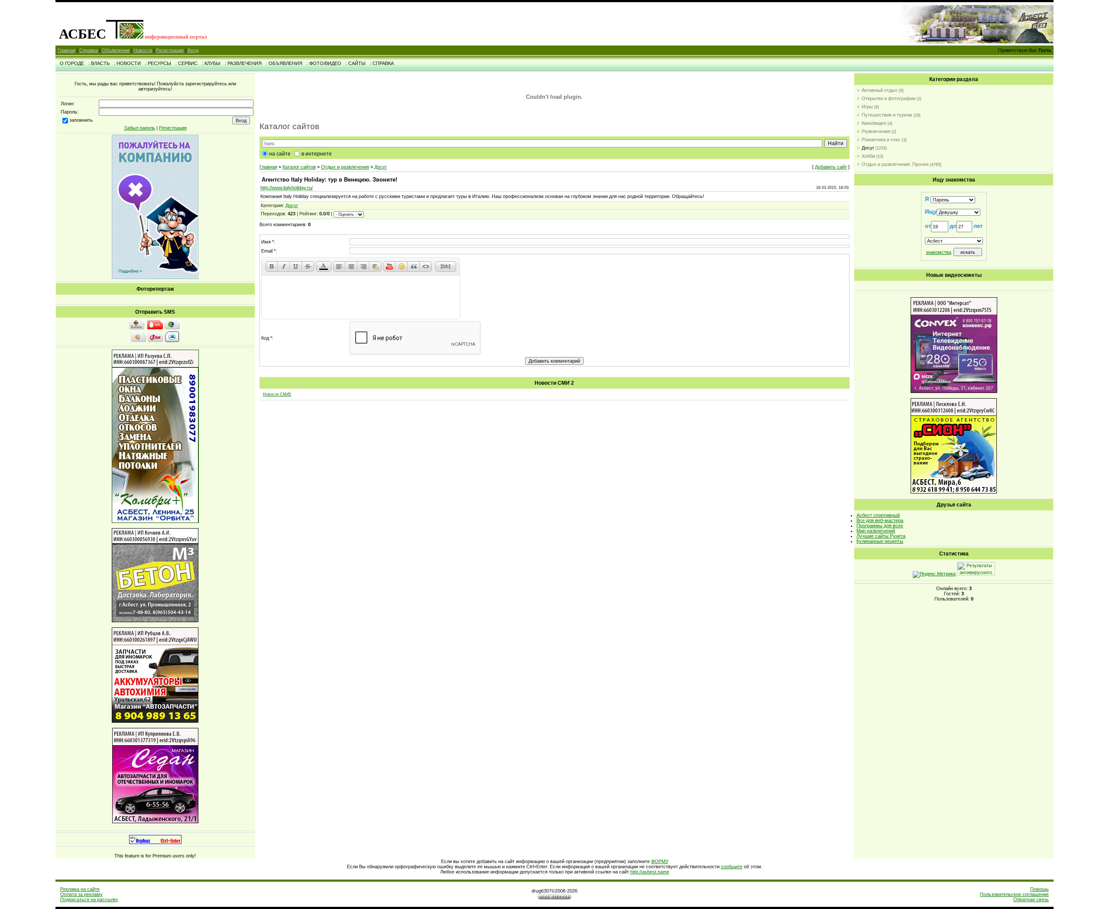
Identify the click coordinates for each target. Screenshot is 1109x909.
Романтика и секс (881, 139)
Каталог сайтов (299, 166)
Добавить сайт (831, 166)
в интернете (317, 154)
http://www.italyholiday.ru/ (286, 187)
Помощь (1039, 889)
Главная (66, 50)
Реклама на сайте (80, 889)
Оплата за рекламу (81, 894)
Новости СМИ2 (277, 394)
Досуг (380, 166)
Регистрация (170, 50)
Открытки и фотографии (888, 98)
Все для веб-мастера (879, 520)
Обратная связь (1031, 899)
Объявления (116, 50)
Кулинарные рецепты (879, 541)
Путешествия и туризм (887, 114)
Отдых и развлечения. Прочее (895, 164)
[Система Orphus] (155, 842)
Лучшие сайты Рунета (880, 536)
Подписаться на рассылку (89, 899)
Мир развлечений (875, 530)
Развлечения (876, 131)
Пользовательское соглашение (1014, 894)
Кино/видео (874, 123)
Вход (193, 50)
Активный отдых (880, 90)
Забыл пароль (139, 127)
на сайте (280, 154)
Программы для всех (879, 525)
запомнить (81, 120)
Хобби (868, 156)
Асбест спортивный (878, 515)
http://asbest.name (649, 871)
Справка (88, 50)
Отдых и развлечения (345, 166)
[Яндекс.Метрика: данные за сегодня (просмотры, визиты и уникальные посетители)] (934, 574)
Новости (142, 50)
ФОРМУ (659, 861)
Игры (867, 106)
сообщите (732, 866)
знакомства (938, 252)
